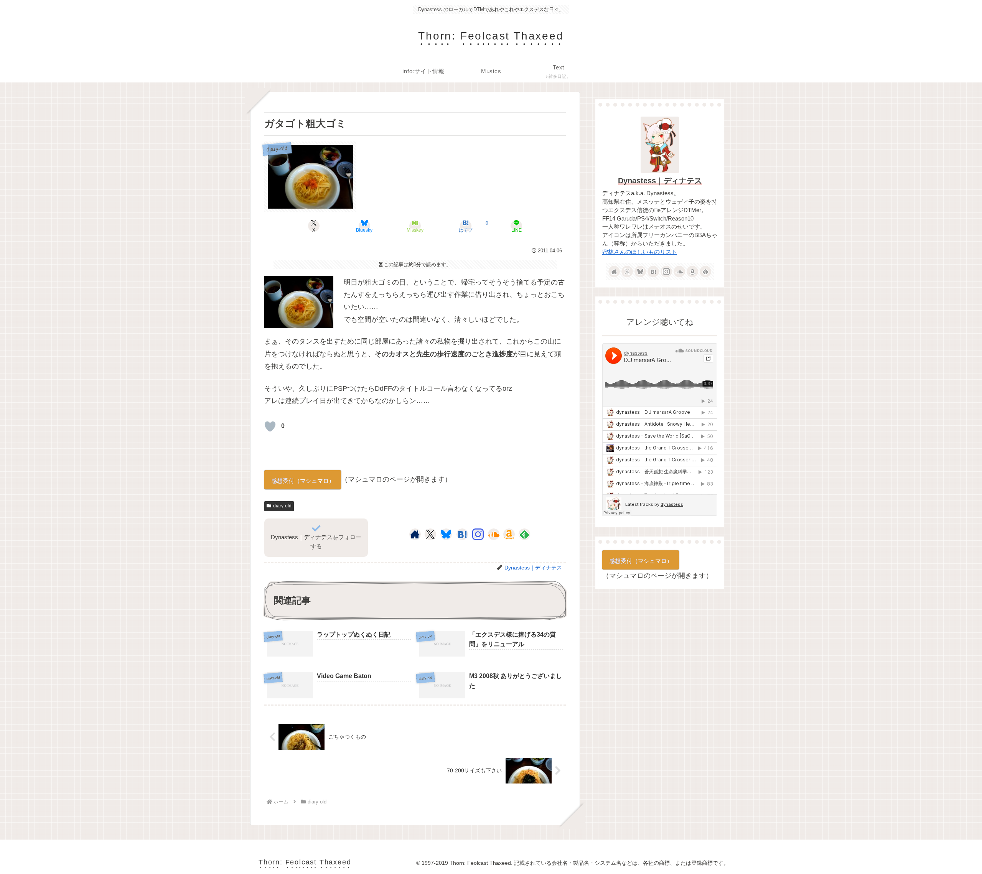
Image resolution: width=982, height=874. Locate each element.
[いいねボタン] (270, 426)
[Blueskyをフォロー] (446, 534)
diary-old (282, 506)
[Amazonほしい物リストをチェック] (509, 534)
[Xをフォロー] (430, 534)
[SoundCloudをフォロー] (494, 534)
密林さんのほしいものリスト (639, 252)
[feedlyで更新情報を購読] (524, 534)
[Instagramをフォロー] (477, 534)
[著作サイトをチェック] (415, 534)
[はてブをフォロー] (462, 534)
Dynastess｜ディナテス (660, 180)
